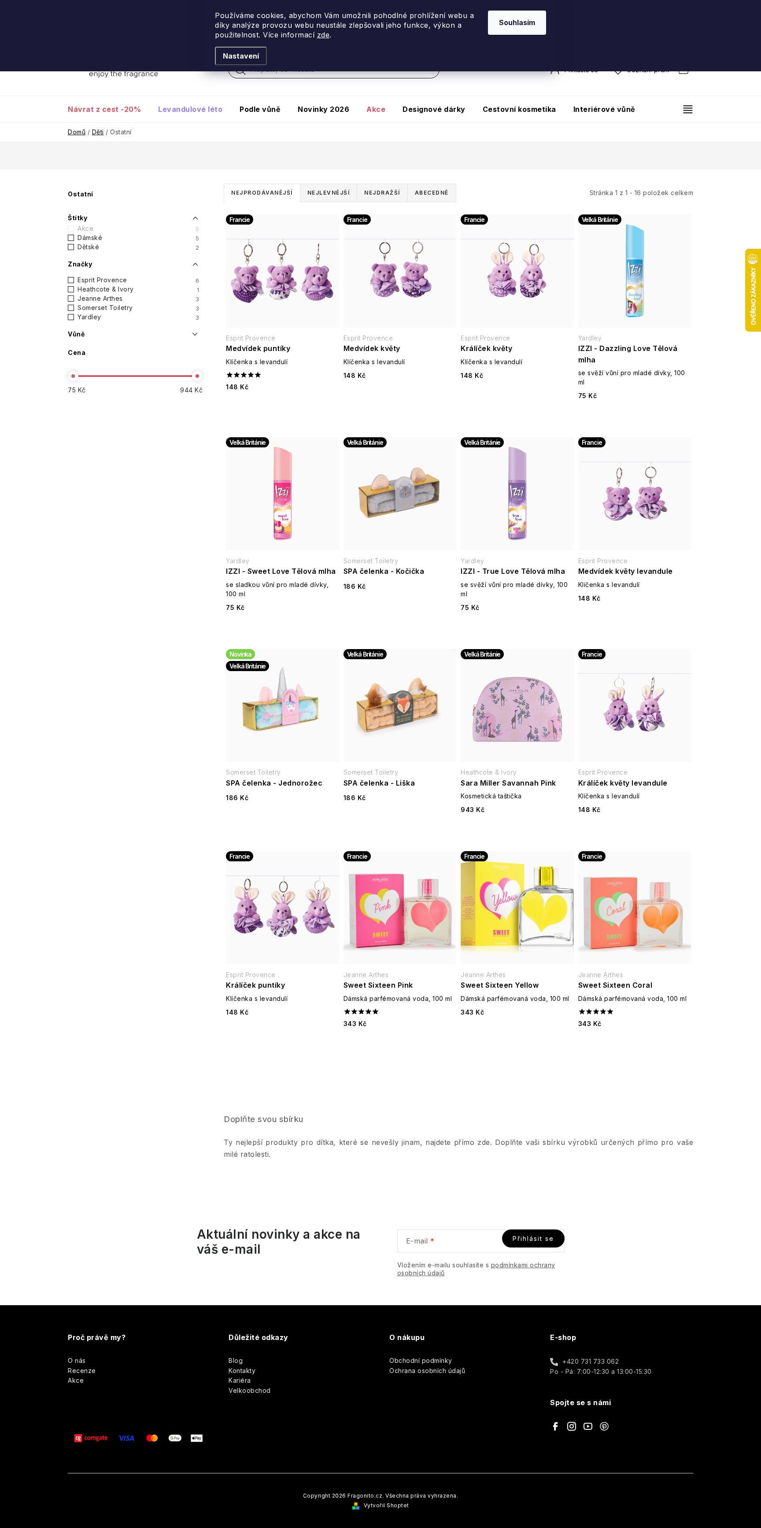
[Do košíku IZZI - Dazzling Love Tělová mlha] (634, 419)
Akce (138, 229)
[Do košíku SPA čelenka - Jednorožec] (282, 821)
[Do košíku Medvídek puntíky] (282, 410)
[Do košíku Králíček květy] (517, 398)
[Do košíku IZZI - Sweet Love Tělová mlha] (282, 630)
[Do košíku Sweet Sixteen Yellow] (517, 1035)
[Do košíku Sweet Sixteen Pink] (400, 1046)
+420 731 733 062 (590, 1361)
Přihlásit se (533, 1238)
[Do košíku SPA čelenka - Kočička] (400, 609)
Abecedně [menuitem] (432, 192)
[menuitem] (108, 109)
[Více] (684, 109)
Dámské (138, 238)
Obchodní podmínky (420, 1360)
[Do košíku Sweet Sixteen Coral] (634, 1046)
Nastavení (241, 56)
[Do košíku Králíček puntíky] (282, 1035)
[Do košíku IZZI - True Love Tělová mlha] (517, 630)
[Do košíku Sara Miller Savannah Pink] (517, 832)
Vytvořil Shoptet (386, 1505)
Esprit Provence (138, 280)
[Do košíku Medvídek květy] (400, 398)
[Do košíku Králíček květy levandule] (634, 832)
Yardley (138, 317)
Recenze (82, 1370)
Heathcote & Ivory (138, 289)
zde (323, 34)
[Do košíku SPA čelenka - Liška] (400, 821)
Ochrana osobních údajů (427, 1370)
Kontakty (242, 1370)
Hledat (240, 71)
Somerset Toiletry (138, 308)
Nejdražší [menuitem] (382, 192)
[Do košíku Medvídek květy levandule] (634, 621)
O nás (77, 1360)
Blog (236, 1360)
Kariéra (240, 1380)
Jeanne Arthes (138, 299)
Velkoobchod (250, 1390)
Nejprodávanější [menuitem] (262, 192)
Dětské (138, 247)
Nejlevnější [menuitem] (328, 192)
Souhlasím (517, 22)
